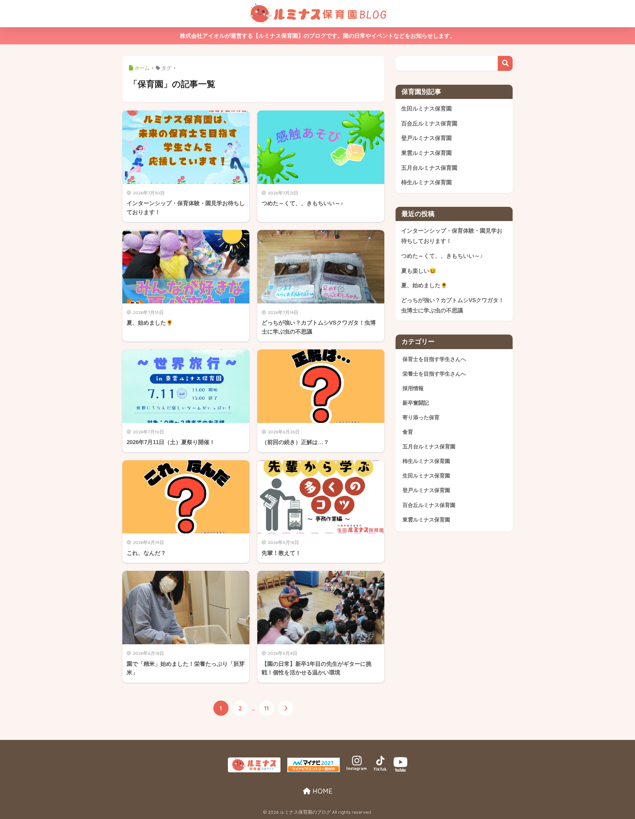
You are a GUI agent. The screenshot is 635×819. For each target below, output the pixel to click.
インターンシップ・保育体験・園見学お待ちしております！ (451, 236)
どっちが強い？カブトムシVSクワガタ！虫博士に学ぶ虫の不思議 (452, 305)
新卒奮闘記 (415, 403)
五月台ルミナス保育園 (429, 168)
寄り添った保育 (421, 417)
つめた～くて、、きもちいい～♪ (442, 256)
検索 (505, 63)
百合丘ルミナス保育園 (429, 123)
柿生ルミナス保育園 (426, 182)
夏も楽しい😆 (418, 271)
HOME (321, 791)
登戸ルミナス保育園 (426, 138)
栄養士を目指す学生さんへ (434, 374)
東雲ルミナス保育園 (426, 153)
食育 (407, 432)
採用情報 (413, 388)
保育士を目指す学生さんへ (434, 359)
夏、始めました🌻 (424, 285)
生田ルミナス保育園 (426, 109)
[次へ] (285, 708)
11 (266, 708)
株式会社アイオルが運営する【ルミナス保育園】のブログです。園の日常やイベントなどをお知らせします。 (317, 36)
